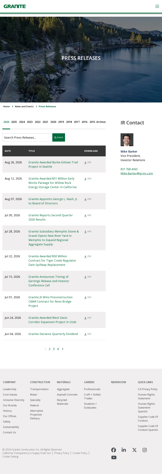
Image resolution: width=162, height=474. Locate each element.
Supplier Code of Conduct (148, 418)
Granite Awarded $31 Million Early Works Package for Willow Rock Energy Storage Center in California (52, 183)
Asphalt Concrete (67, 394)
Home (6, 106)
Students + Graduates (90, 405)
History (7, 411)
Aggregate (63, 389)
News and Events (24, 106)
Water (33, 394)
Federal (34, 405)
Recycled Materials (62, 402)
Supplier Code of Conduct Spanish (148, 428)
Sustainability (11, 427)
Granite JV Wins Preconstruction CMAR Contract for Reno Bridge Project (50, 301)
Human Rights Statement (146, 396)
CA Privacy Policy (148, 389)
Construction (40, 382)
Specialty (35, 400)
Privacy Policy (61, 453)
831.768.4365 (129, 169)
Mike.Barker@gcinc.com (137, 173)
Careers (89, 382)
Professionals (92, 389)
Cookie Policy (79, 453)
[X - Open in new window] (134, 450)
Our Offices (9, 416)
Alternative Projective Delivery (36, 414)
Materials (64, 382)
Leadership (9, 389)
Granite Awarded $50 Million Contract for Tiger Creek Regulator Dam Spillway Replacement (52, 260)
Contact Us (9, 432)
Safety (6, 421)
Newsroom (118, 382)
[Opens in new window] (116, 450)
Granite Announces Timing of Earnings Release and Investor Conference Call (49, 281)
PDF (89, 162)
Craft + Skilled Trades (92, 396)
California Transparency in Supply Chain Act (26, 453)
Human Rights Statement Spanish (146, 407)
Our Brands (10, 405)
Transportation (39, 389)
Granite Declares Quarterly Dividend (53, 334)
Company (9, 382)
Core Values (10, 394)
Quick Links (145, 382)
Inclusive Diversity (13, 400)
